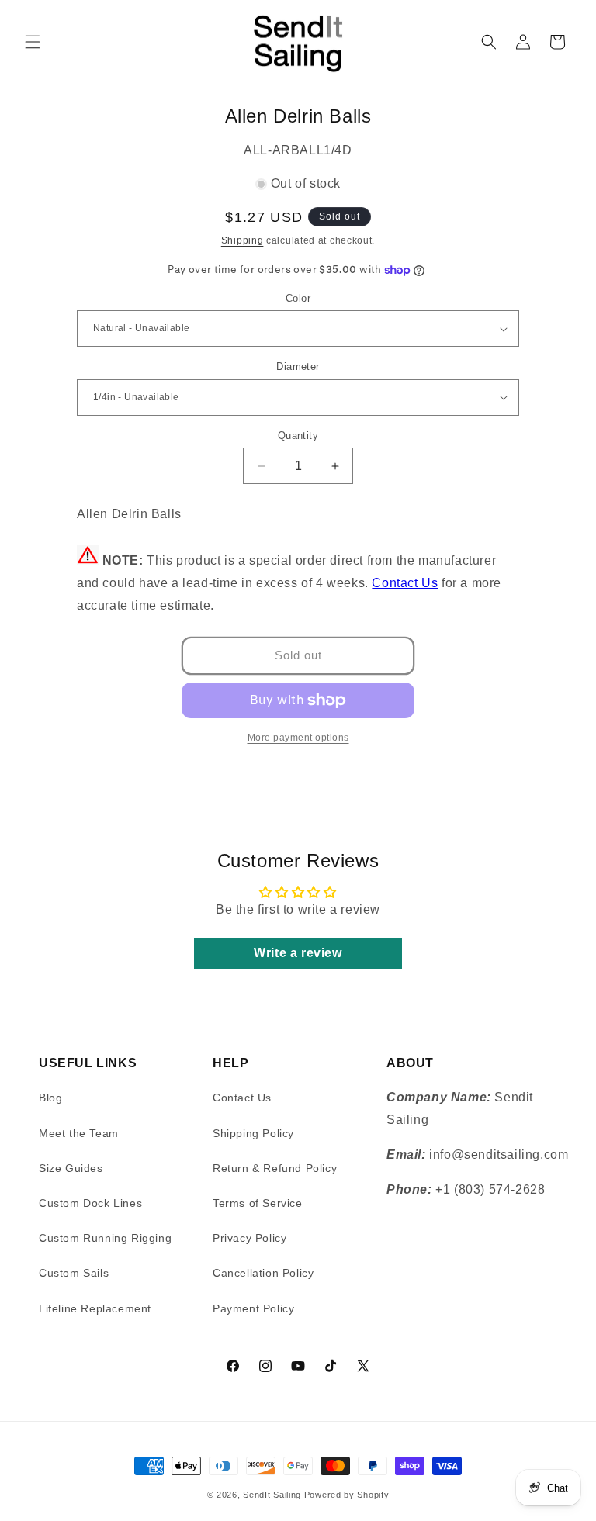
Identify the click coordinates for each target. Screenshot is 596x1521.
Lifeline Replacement (95, 1308)
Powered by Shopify (347, 1494)
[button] (33, 42)
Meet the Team (79, 1133)
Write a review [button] (297, 952)
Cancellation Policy (263, 1273)
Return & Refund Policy (275, 1168)
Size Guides (71, 1168)
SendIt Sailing (272, 1494)
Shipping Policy (253, 1133)
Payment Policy (253, 1308)
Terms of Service (258, 1203)
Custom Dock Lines (90, 1203)
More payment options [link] (298, 737)
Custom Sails (74, 1273)
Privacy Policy (249, 1238)
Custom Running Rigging (105, 1238)
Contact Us (405, 582)
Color (298, 298)
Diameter (297, 366)
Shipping (242, 240)
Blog (50, 1097)
